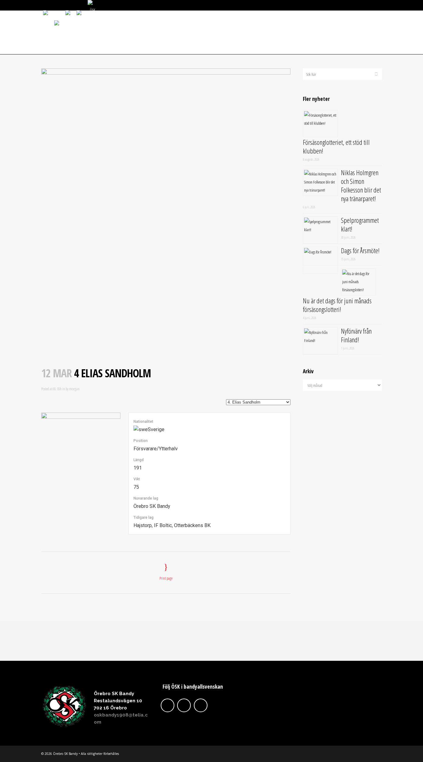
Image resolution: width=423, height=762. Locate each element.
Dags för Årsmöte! (360, 250)
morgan (74, 389)
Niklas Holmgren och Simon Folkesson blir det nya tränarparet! (361, 185)
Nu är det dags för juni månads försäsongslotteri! (337, 305)
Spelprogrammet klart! (360, 224)
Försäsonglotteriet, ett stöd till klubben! (336, 146)
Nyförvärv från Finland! (356, 335)
